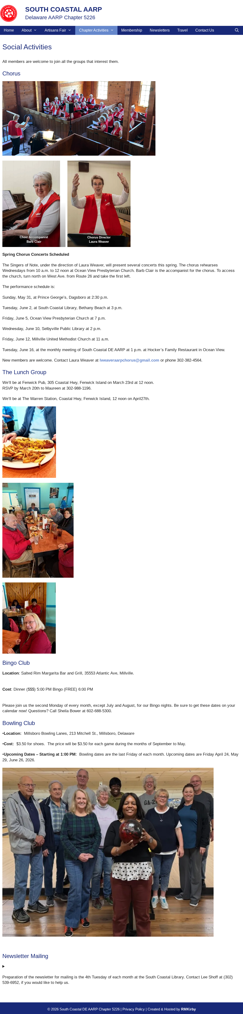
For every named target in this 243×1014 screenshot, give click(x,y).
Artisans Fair (55, 30)
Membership (131, 30)
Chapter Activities (93, 30)
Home (9, 30)
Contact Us (204, 30)
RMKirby (188, 1009)
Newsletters (160, 30)
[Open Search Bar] (236, 30)
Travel (182, 30)
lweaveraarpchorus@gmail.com (129, 360)
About (27, 30)
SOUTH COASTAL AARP (63, 9)
